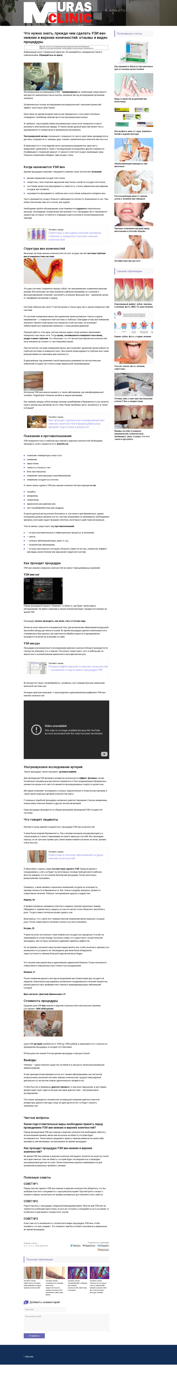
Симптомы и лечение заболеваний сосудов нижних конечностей (32, 1285)
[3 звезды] (29, 1246)
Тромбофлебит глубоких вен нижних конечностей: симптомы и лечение (77, 1286)
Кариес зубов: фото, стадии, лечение (132, 336)
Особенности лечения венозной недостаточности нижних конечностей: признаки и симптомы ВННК (54, 1289)
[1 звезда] (25, 1246)
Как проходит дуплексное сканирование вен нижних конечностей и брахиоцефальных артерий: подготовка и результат (76, 424)
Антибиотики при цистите (127, 261)
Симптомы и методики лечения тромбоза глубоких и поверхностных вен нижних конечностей (74, 236)
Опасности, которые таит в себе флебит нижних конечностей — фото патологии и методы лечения (99, 1287)
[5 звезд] (34, 1246)
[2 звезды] (27, 1246)
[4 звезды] (31, 1246)
